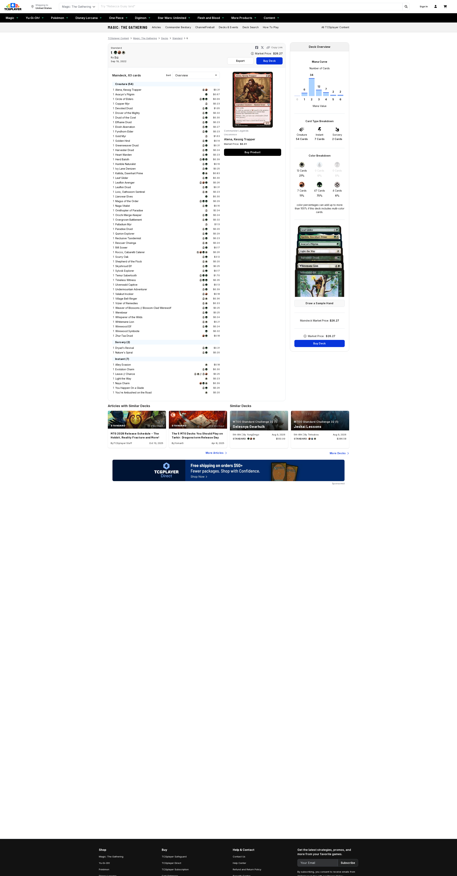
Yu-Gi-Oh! (33, 18)
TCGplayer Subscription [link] (175, 869)
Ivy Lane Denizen (125, 168)
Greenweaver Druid (127, 145)
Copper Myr (122, 103)
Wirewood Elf (123, 326)
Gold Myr (120, 136)
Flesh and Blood (209, 18)
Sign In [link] (424, 6)
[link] (12, 6)
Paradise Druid (124, 228)
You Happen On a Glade (129, 387)
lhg (117, 57)
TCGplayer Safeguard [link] (174, 856)
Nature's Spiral (124, 352)
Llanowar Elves (124, 196)
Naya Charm (122, 383)
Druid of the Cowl (125, 117)
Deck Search (251, 27)
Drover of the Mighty (127, 112)
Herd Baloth (122, 159)
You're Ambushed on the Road (133, 392)
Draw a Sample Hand (319, 303)
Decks (164, 38)
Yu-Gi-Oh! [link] (104, 863)
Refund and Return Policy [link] (247, 869)
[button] (406, 6)
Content (269, 18)
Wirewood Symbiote (127, 331)
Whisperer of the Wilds (128, 317)
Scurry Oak (122, 256)
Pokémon (57, 18)
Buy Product (252, 152)
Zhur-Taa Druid (124, 335)
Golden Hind (122, 140)
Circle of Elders (124, 99)
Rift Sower (121, 247)
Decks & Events (228, 27)
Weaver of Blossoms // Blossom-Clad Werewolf (143, 307)
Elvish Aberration (125, 126)
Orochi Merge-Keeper (128, 215)
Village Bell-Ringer (126, 298)
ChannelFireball (205, 27)
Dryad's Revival (124, 347)
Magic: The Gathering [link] (111, 856)
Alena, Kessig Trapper (128, 89)
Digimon (140, 18)
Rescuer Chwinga (125, 242)
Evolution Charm (124, 369)
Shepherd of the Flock (128, 261)
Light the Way (123, 378)
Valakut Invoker (124, 293)
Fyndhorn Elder (124, 131)
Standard (177, 38)
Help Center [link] (239, 863)
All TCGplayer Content (335, 27)
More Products (241, 18)
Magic (10, 18)
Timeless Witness (125, 280)
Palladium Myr (123, 224)
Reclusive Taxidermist (128, 238)
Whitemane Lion (124, 321)
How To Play (271, 27)
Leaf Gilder (121, 177)
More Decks (338, 453)
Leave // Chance (125, 373)
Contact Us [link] (239, 856)
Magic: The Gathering (128, 27)
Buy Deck (269, 60)
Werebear (121, 312)
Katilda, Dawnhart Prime (129, 173)
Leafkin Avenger (125, 182)
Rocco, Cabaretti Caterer (130, 252)
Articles (156, 27)
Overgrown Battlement (128, 219)
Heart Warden (123, 154)
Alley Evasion (123, 364)
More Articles (215, 452)
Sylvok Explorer (124, 270)
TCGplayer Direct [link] (171, 863)
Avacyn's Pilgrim (124, 94)
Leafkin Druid (123, 187)
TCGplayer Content (118, 38)
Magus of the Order (127, 201)
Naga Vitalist (122, 205)
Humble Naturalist (125, 163)
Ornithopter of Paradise (129, 210)
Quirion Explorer (124, 233)
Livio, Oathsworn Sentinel (130, 191)
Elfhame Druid (123, 122)
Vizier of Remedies (126, 303)
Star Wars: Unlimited (172, 18)
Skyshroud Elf (123, 266)
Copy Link (277, 47)
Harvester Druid (124, 150)
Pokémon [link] (104, 869)
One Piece (116, 18)
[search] (250, 6)
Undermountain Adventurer (131, 289)
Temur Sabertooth (126, 275)
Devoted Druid (124, 108)
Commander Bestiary (178, 27)
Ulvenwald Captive (126, 284)
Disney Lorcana (87, 18)
